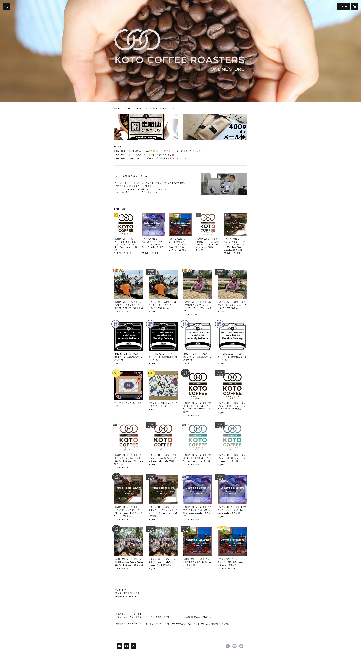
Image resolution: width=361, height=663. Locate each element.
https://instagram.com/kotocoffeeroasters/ (234, 646)
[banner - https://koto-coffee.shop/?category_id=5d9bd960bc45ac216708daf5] (215, 127)
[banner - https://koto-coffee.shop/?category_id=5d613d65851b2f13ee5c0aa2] (146, 127)
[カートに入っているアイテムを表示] (354, 6)
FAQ (174, 108)
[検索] (6, 6)
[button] (343, 6)
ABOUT (164, 108)
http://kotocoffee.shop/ (241, 646)
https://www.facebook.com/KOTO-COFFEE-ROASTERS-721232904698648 (228, 646)
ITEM (138, 108)
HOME (118, 108)
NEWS (128, 108)
